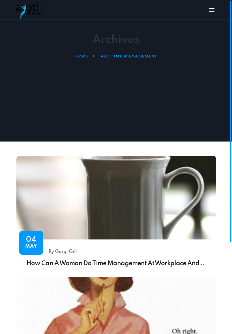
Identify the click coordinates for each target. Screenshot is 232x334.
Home (82, 56)
